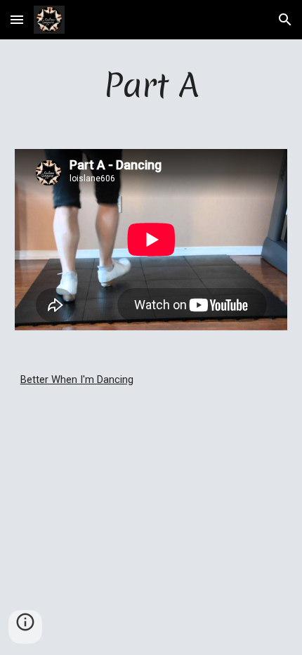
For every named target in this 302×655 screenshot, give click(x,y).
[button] (17, 19)
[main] (151, 85)
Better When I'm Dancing (76, 379)
